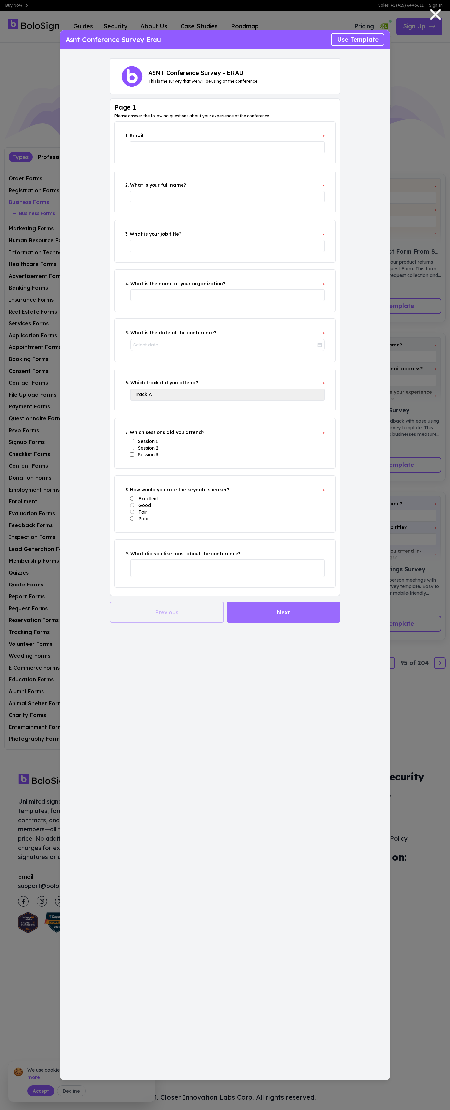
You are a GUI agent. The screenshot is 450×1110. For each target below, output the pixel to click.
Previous (166, 612)
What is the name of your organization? (177, 283)
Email (136, 135)
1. (126, 135)
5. (127, 333)
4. (127, 283)
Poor (143, 519)
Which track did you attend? (164, 383)
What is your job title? (155, 234)
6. (127, 383)
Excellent (148, 499)
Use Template (358, 39)
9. (127, 553)
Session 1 (148, 441)
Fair (142, 512)
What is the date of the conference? (173, 333)
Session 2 (148, 448)
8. (127, 490)
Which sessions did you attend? (167, 432)
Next (283, 612)
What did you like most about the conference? (185, 553)
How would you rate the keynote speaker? (179, 490)
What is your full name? (158, 185)
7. (126, 432)
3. (126, 234)
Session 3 (148, 455)
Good (144, 505)
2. (127, 185)
